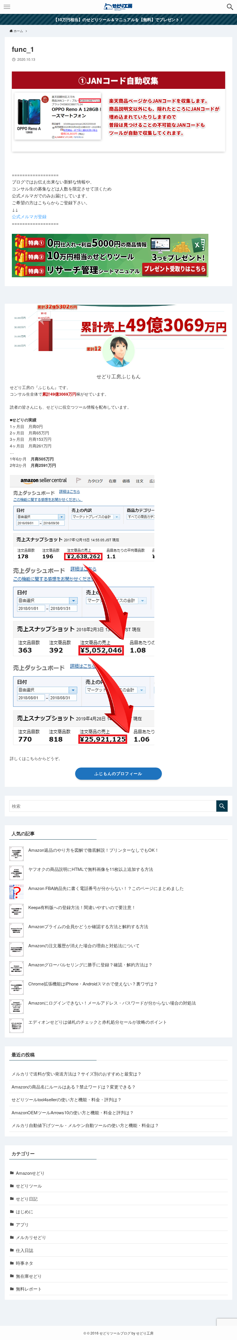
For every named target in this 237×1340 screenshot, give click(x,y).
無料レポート (29, 1289)
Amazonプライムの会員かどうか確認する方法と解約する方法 (88, 926)
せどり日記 (27, 1199)
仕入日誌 (24, 1250)
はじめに (24, 1211)
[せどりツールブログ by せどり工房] (118, 7)
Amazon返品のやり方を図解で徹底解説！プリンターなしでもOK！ (93, 850)
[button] (230, 7)
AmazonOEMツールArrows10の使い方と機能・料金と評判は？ (73, 1112)
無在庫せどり (29, 1276)
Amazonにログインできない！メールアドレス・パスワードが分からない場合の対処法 (112, 1003)
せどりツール (29, 1186)
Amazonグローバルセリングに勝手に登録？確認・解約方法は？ (90, 964)
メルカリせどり (31, 1237)
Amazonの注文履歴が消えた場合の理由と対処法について (84, 945)
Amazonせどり (30, 1173)
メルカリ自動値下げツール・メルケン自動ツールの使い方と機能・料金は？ (85, 1125)
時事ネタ (24, 1263)
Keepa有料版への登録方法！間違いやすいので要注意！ (82, 907)
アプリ (22, 1224)
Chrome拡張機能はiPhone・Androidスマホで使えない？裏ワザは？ (93, 984)
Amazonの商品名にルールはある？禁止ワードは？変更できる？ (74, 1087)
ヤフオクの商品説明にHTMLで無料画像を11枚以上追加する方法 (90, 869)
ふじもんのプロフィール (118, 773)
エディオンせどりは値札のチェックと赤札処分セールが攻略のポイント (97, 1022)
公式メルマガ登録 (29, 216)
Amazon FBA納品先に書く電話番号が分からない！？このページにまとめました (106, 888)
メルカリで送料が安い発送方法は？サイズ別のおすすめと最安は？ (77, 1074)
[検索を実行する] (222, 806)
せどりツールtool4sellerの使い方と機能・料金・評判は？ (67, 1099)
